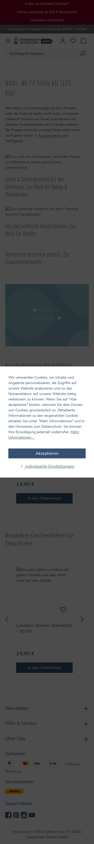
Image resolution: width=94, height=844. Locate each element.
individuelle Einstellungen (49, 466)
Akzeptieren (47, 453)
